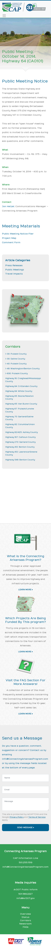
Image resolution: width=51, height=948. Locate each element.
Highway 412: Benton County (19, 447)
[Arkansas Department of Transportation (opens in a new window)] (17, 941)
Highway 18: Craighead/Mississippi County (23, 380)
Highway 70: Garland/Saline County (19, 418)
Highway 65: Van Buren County (21, 404)
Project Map (9, 238)
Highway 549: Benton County (20, 460)
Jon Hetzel (8, 206)
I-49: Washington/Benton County (22, 368)
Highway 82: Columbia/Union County (20, 426)
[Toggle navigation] (4, 16)
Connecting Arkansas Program (25, 851)
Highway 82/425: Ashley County (21, 432)
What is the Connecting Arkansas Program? (25, 558)
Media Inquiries (25, 882)
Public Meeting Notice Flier (18, 234)
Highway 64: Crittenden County (21, 386)
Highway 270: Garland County (20, 442)
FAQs (25, 927)
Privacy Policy (17, 817)
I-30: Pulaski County (15, 354)
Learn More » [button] (25, 590)
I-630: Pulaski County (16, 373)
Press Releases (14, 265)
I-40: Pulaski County (15, 364)
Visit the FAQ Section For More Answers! (25, 682)
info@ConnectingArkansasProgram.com (25, 759)
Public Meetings (14, 270)
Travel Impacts (14, 274)
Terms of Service (37, 817)
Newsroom (25, 924)
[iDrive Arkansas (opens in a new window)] (35, 941)
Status (25, 917)
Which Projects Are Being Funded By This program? (25, 620)
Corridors (25, 920)
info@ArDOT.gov (25, 898)
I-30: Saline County (15, 359)
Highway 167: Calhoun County (20, 437)
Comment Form (11, 242)
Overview (25, 914)
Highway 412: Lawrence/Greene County (21, 453)
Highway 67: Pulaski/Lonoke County (19, 410)
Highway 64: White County (18, 391)
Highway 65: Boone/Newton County (19, 397)
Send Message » (25, 827)
